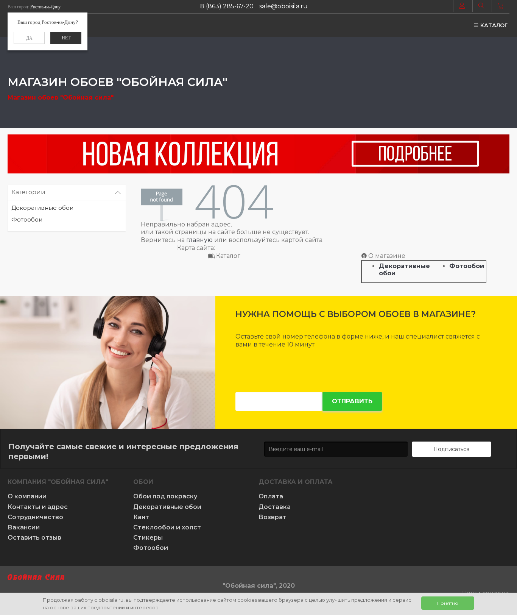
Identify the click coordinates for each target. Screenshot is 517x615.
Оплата (270, 496)
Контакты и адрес (38, 506)
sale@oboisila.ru (283, 6)
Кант (141, 517)
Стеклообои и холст (167, 527)
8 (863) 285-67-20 (227, 6)
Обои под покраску (165, 496)
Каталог (493, 25)
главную (199, 240)
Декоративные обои (42, 207)
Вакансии (24, 527)
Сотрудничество (35, 517)
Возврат (272, 517)
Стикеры (148, 537)
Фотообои (26, 219)
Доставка (274, 506)
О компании (27, 496)
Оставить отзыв (34, 537)
